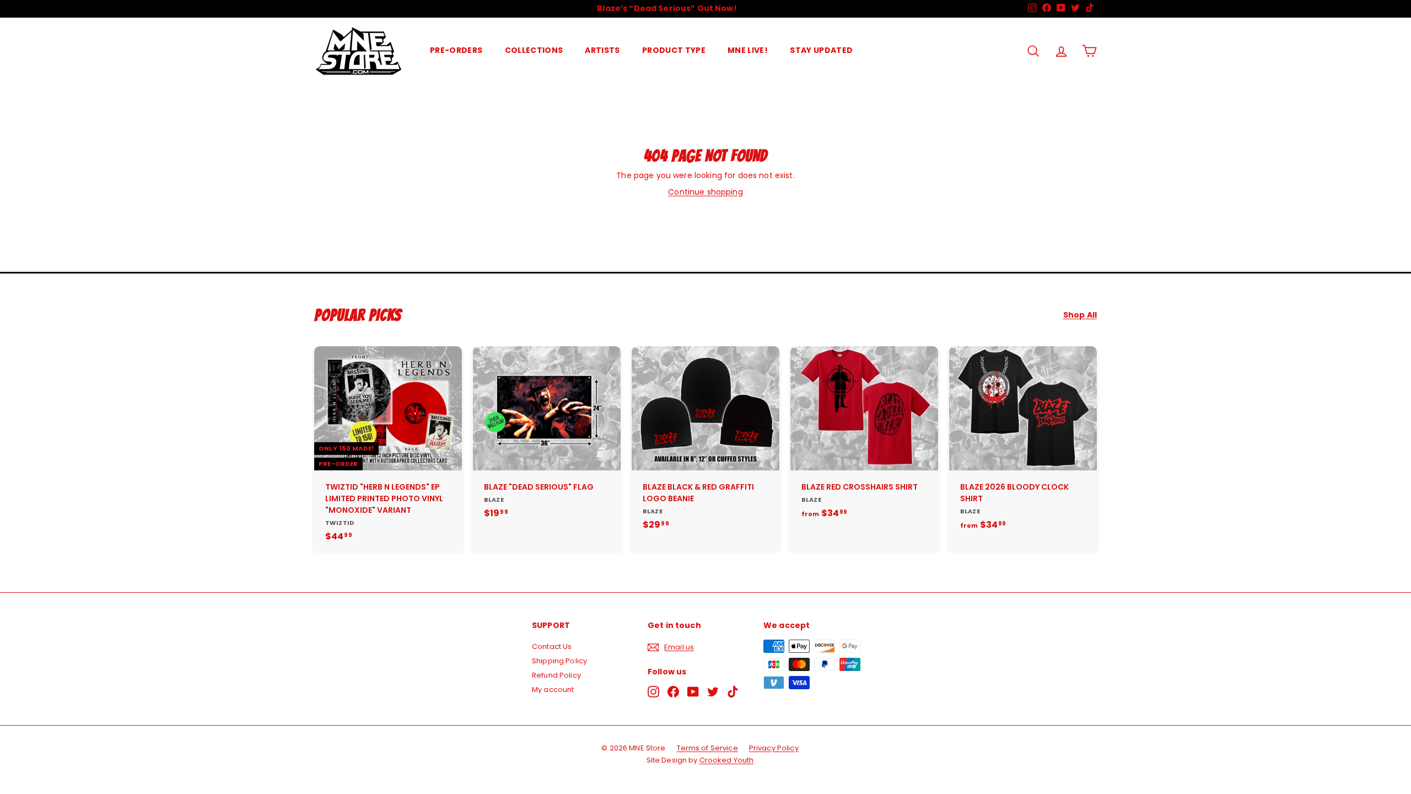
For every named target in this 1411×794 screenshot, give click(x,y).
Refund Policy (556, 675)
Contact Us (552, 646)
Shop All (1080, 315)
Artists (602, 50)
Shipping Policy (559, 661)
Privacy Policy (774, 748)
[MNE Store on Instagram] (653, 692)
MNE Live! (748, 50)
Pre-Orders (456, 50)
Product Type (674, 50)
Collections (534, 50)
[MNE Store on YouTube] (693, 692)
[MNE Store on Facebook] (673, 692)
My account (553, 689)
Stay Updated (821, 50)
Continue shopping (705, 191)
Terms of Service (707, 748)
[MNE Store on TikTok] (733, 692)
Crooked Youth (726, 760)
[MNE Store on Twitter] (713, 692)
